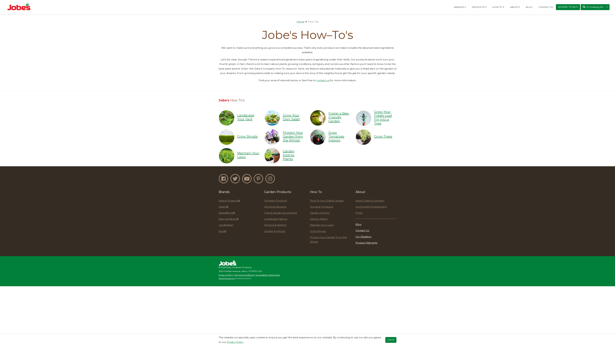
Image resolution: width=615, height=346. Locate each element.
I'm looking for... (595, 6)
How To (497, 7)
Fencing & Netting (275, 225)
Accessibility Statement (267, 275)
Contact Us (545, 7)
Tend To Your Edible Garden (327, 200)
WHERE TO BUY (568, 6)
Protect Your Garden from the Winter (328, 239)
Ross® (222, 231)
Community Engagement (371, 206)
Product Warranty (366, 242)
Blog (529, 7)
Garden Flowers (319, 212)
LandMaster (226, 225)
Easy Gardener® (229, 218)
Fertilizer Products (275, 200)
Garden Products (274, 231)
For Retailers (363, 236)
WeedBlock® (227, 212)
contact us (322, 80)
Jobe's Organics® (229, 200)
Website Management (227, 278)
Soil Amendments (275, 206)
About (514, 7)
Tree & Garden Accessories (280, 212)
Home (300, 21)
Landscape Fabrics (275, 218)
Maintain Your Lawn (322, 225)
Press (359, 212)
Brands (459, 7)
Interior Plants (318, 218)
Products (478, 7)
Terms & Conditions (244, 275)
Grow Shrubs (318, 231)
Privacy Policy (226, 275)
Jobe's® (224, 206)
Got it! (390, 339)
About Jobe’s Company (370, 200)
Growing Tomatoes (321, 206)
